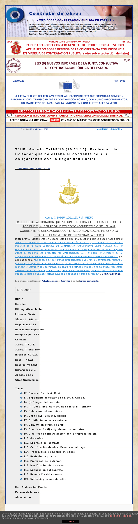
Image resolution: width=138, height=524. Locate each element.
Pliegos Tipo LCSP (27, 334)
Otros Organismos (27, 380)
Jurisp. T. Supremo (27, 349)
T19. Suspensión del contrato (43, 470)
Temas (19, 388)
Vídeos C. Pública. (27, 319)
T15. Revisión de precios (40, 456)
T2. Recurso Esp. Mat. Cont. (42, 393)
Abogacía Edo (24, 375)
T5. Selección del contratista (43, 411)
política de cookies (120, 516)
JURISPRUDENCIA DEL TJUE (32, 168)
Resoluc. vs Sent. (26, 365)
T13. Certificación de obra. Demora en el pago (54, 447)
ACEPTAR (70, 522)
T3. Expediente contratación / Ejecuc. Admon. (54, 397)
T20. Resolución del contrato (43, 474)
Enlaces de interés (27, 492)
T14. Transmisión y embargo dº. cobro (49, 452)
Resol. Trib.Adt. (25, 360)
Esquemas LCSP (25, 324)
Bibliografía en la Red (29, 309)
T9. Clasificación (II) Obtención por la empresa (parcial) (61, 433)
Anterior (102, 129)
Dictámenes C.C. (25, 370)
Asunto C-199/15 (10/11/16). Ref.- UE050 (69, 217)
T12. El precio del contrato (41, 443)
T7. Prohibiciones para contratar (45, 420)
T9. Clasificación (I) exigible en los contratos (54, 429)
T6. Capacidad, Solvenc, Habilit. (45, 415)
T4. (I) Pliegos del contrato (42, 402)
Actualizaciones (49, 281)
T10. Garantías (33, 438)
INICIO (19, 299)
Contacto (21, 339)
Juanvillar (65, 281)
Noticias (20, 304)
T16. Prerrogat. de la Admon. (43, 461)
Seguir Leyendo (111, 274)
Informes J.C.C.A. (26, 354)
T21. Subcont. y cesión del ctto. (45, 479)
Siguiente (117, 129)
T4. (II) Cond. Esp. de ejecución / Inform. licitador (57, 406)
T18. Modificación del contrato (44, 465)
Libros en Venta (25, 314)
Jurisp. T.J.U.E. (25, 344)
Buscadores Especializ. (30, 329)
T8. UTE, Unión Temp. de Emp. (44, 424)
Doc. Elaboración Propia (31, 487)
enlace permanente (89, 281)
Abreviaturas (23, 497)
